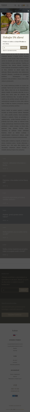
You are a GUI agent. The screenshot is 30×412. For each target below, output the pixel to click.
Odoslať (23, 47)
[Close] (28, 11)
